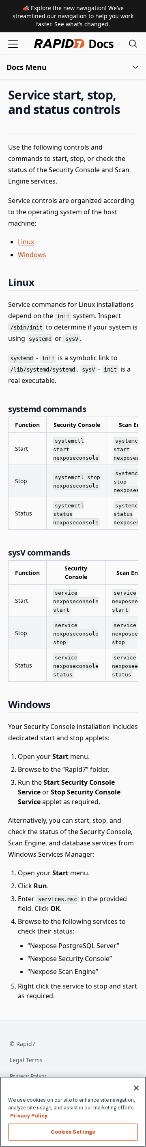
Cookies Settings (73, 1132)
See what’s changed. (82, 24)
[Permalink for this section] (127, 109)
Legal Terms (26, 1060)
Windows (32, 254)
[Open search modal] (133, 43)
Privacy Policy (28, 1076)
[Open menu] (13, 43)
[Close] (136, 1088)
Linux (26, 241)
